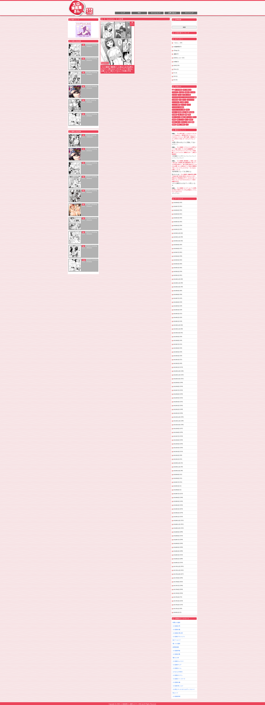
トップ (123, 13)
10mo (175, 69)
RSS (139, 13)
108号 (175, 65)
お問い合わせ (172, 13)
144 (174, 76)
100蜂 (175, 61)
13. (174, 72)
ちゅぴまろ (105, 63)
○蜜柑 (175, 54)
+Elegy (175, 50)
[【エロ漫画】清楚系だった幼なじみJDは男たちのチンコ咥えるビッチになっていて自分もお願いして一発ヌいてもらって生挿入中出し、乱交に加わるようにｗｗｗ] (117, 43)
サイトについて (156, 13)
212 (174, 79)
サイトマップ (189, 13)
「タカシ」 (176, 42)
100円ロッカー (177, 57)
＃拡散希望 (176, 46)
